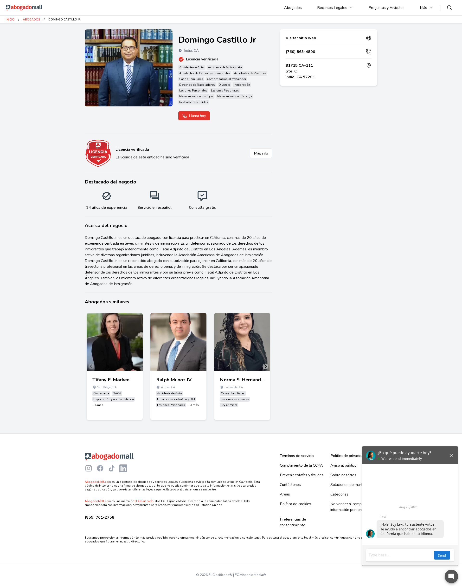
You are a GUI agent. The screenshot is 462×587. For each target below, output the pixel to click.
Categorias (339, 494)
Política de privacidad (348, 455)
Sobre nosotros (343, 475)
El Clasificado (144, 501)
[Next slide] (265, 366)
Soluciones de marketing (350, 484)
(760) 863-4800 (300, 51)
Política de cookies (295, 504)
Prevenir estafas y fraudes (302, 475)
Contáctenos (290, 484)
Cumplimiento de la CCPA (301, 465)
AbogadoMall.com (98, 482)
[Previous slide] (91, 366)
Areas (285, 494)
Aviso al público (343, 465)
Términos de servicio (297, 455)
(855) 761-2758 (99, 517)
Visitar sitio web (301, 38)
